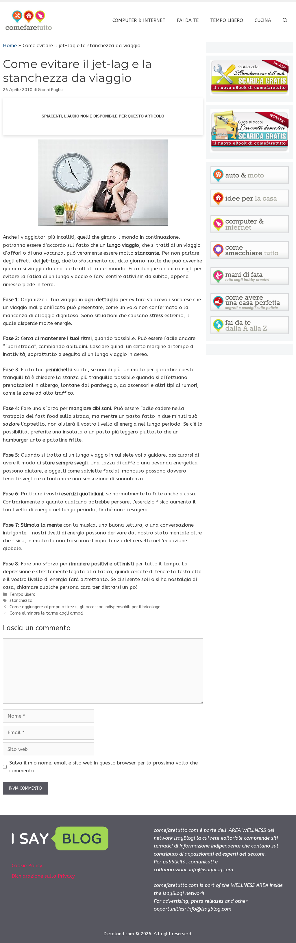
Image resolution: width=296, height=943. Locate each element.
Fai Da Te (188, 20)
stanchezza (21, 600)
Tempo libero (226, 20)
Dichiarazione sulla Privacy (43, 876)
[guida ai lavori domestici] (249, 151)
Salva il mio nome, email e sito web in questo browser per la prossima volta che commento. (103, 766)
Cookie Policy (27, 865)
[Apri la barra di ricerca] (285, 20)
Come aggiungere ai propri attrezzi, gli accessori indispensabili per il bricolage (85, 606)
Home (10, 45)
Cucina (263, 20)
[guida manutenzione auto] (249, 94)
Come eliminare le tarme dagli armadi (47, 613)
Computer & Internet (138, 20)
